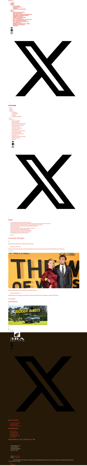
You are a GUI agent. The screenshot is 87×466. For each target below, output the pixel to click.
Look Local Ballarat (19, 12)
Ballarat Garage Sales (19, 20)
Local (12, 11)
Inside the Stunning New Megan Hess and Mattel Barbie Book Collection (24, 225)
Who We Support (17, 13)
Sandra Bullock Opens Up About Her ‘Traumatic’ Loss (21, 231)
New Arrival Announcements (21, 15)
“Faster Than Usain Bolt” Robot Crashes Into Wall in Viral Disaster (23, 228)
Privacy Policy (14, 431)
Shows (12, 3)
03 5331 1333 (17, 456)
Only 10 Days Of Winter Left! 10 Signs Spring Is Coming (21, 230)
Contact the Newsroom (19, 9)
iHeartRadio (13, 464)
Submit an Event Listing (19, 17)
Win (11, 10)
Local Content (14, 436)
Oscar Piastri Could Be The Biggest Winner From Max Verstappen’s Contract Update (26, 224)
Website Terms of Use (15, 435)
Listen (12, 2)
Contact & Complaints (15, 422)
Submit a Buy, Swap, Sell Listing (21, 23)
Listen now (11, 105)
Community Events (18, 16)
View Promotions (12, 301)
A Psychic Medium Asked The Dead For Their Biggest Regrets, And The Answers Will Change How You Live (31, 223)
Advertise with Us (14, 424)
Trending (15, 8)
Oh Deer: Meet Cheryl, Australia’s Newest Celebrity (20, 229)
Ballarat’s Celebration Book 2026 (22, 14)
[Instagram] (12, 33)
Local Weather (17, 7)
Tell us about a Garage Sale (21, 21)
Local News (16, 5)
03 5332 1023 (17, 457)
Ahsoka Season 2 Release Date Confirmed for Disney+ (21, 222)
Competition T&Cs (14, 432)
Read (12, 4)
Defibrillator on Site (19, 24)
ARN (11, 463)
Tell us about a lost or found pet (22, 19)
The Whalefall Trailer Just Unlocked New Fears (19, 232)
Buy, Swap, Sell (17, 22)
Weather (15, 25)
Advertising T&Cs (14, 433)
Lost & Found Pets (18, 18)
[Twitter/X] (45, 102)
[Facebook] (12, 31)
